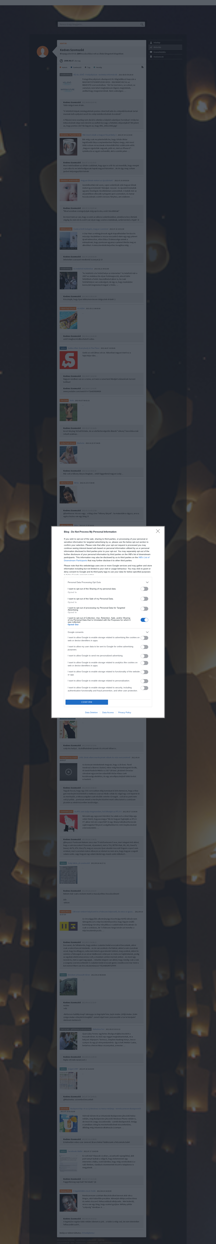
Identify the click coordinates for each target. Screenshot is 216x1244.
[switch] (144, 589)
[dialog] (108, 622)
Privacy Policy (124, 712)
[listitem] (108, 582)
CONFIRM (86, 702)
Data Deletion (91, 712)
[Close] (159, 532)
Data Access (108, 712)
